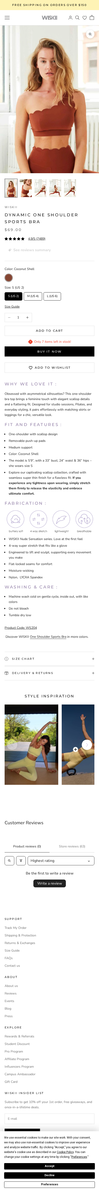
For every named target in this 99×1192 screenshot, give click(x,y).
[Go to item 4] (55, 188)
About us (11, 986)
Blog (8, 1008)
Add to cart (49, 330)
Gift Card (11, 1082)
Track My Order (15, 928)
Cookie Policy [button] (65, 1152)
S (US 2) (14, 295)
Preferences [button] (79, 1157)
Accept (49, 1166)
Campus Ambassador (20, 1074)
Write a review (49, 883)
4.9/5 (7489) (36, 239)
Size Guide (12, 950)
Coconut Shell (9, 278)
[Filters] (21, 860)
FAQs (9, 958)
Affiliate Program (17, 1059)
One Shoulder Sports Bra (48, 637)
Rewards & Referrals (19, 1036)
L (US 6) (52, 295)
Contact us (12, 966)
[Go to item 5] (70, 188)
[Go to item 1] (11, 188)
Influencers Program (19, 1066)
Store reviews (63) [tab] (72, 846)
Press (9, 1016)
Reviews (11, 993)
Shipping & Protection (20, 935)
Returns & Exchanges (20, 943)
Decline (49, 1175)
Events (9, 1001)
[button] (84, 17)
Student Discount (17, 1044)
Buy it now (49, 351)
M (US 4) (33, 295)
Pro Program (14, 1051)
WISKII (11, 207)
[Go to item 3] (40, 188)
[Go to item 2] (25, 188)
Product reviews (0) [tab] (27, 846)
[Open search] (9, 860)
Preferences (49, 1184)
